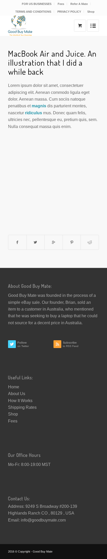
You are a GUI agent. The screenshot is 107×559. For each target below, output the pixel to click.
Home (13, 387)
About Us (16, 393)
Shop (91, 11)
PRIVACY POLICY (69, 11)
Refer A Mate (79, 3)
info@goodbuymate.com (43, 520)
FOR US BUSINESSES (36, 3)
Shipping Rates (22, 407)
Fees (61, 3)
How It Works (20, 400)
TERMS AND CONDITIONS (33, 11)
